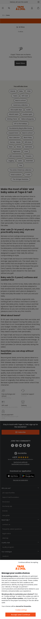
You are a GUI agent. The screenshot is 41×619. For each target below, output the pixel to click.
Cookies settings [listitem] (21, 610)
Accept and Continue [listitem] (20, 614)
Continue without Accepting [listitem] (28, 562)
